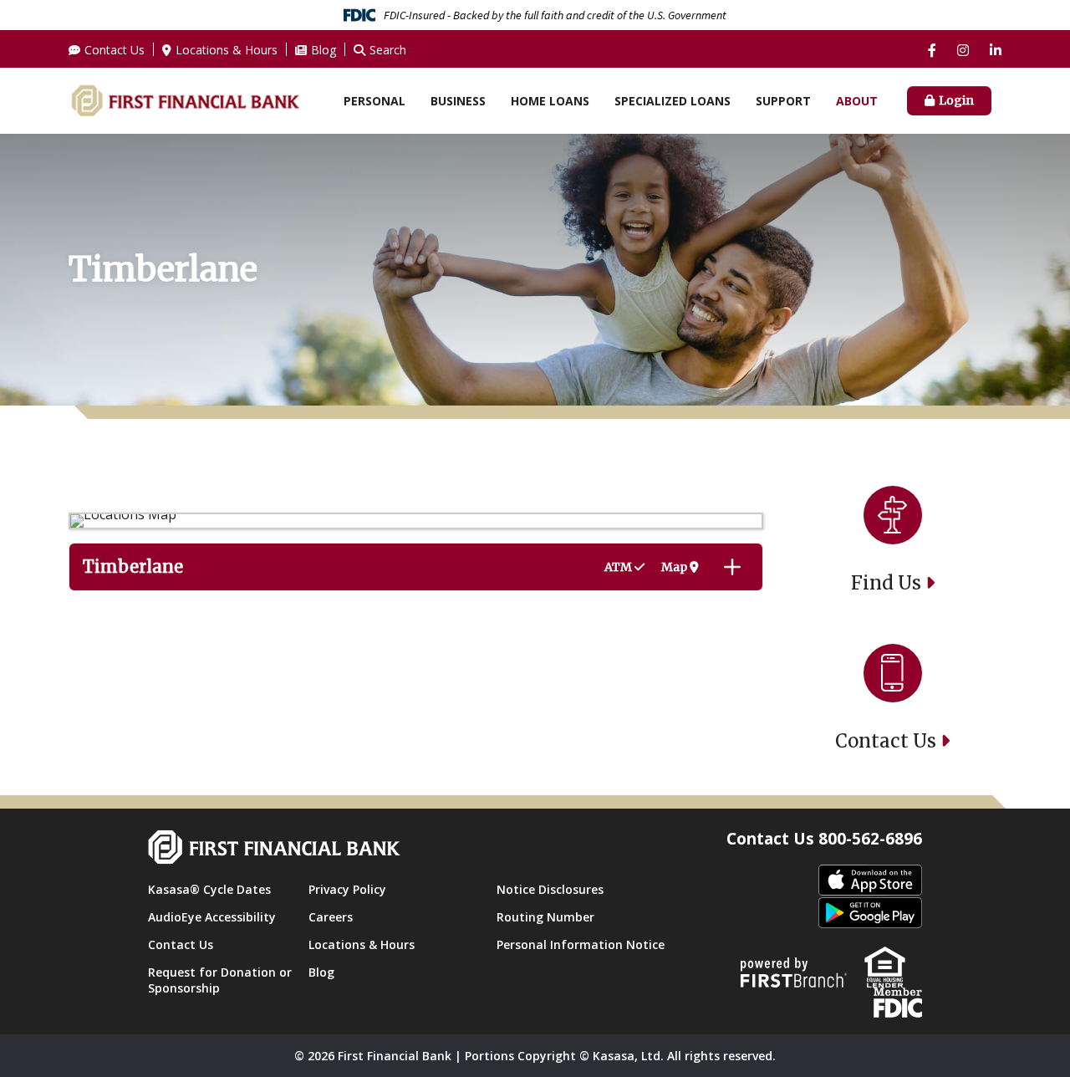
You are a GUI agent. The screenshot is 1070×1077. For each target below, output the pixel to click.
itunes (870, 881)
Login (956, 100)
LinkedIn (995, 50)
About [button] (857, 101)
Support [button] (783, 101)
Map (675, 567)
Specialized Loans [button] (672, 101)
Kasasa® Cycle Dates (209, 889)
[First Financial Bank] (185, 99)
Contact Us (114, 50)
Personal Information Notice (581, 944)
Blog (323, 50)
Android (870, 913)
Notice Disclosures (550, 889)
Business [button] (458, 101)
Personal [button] (374, 101)
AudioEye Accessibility (212, 917)
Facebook (932, 50)
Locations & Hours (227, 50)
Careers (330, 917)
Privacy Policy (347, 889)
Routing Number (545, 917)
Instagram (963, 50)
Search (387, 50)
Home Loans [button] (550, 101)
